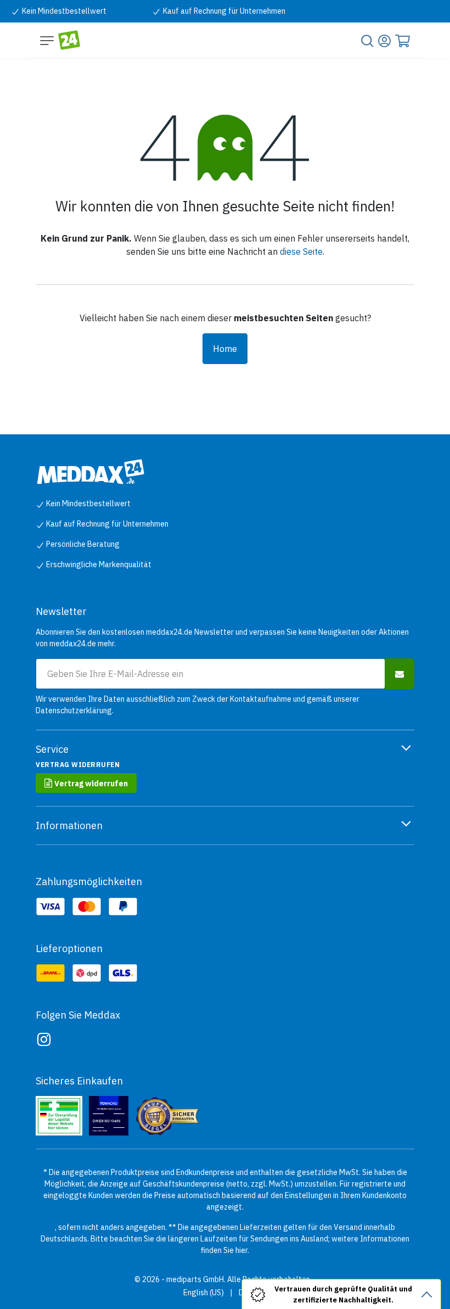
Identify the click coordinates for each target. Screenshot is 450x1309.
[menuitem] (203, 1292)
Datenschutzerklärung (74, 710)
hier (241, 1250)
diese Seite (301, 251)
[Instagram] (43, 1039)
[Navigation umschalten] (47, 40)
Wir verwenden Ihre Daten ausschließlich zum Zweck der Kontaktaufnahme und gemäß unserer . (197, 704)
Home (225, 348)
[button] (399, 673)
